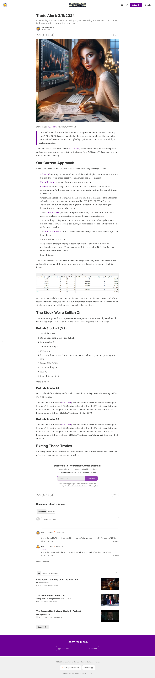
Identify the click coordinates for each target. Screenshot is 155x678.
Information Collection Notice (77, 486)
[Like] (38, 35)
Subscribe (136, 5)
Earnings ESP (52, 212)
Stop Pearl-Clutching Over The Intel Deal (57, 579)
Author (44, 535)
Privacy (77, 662)
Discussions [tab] (53, 573)
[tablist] (46, 511)
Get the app (88, 667)
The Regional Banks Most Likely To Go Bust (58, 611)
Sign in (148, 5)
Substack (66, 673)
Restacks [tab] (51, 511)
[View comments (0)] (58, 588)
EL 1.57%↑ (74, 148)
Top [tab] (39, 573)
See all (41, 627)
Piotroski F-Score (53, 231)
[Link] (33, 163)
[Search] (122, 5)
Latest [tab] (44, 573)
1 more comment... (43, 562)
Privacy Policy (94, 486)
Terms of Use (88, 484)
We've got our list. (43, 614)
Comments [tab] (42, 511)
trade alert (52, 127)
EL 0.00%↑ (66, 402)
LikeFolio (44, 174)
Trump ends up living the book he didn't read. (54, 598)
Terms (83, 662)
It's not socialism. (43, 583)
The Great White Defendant (50, 595)
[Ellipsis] (117, 532)
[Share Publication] (127, 5)
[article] (77, 584)
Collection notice (93, 662)
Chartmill (45, 186)
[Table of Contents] (2, 339)
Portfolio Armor (48, 27)
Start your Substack (71, 667)
